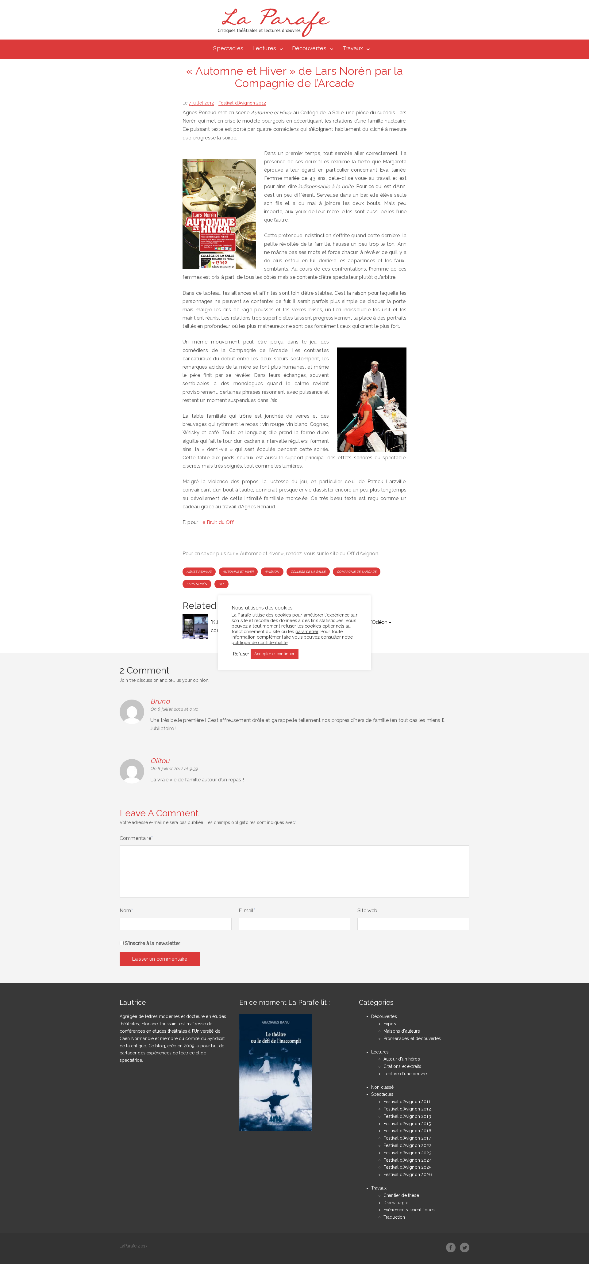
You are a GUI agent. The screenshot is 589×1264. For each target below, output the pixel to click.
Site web (367, 910)
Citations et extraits (402, 1066)
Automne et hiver (238, 571)
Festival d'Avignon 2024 (407, 1160)
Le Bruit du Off (216, 522)
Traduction (394, 1217)
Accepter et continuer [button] (274, 653)
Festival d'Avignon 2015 (407, 1123)
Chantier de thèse (401, 1195)
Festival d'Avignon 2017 (407, 1138)
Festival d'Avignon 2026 (407, 1174)
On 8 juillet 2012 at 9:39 (174, 768)
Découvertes (309, 48)
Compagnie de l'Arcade (356, 571)
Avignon (272, 571)
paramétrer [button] (306, 631)
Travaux (352, 48)
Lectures (264, 48)
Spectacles (228, 48)
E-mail (247, 910)
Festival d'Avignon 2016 (407, 1130)
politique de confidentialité (259, 642)
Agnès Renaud (199, 571)
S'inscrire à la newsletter (152, 943)
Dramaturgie (395, 1202)
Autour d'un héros (401, 1059)
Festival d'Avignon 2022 (407, 1145)
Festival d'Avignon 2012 (242, 103)
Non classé (382, 1087)
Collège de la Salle (308, 571)
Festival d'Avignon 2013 (407, 1116)
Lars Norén (197, 584)
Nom (126, 910)
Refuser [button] (241, 653)
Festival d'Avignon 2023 (407, 1152)
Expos (389, 1023)
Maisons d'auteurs (401, 1031)
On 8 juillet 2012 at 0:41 (174, 709)
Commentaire (136, 838)
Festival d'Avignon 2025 (407, 1167)
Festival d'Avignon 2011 (406, 1101)
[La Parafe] (271, 22)
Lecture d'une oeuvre (405, 1073)
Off (221, 584)
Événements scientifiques (409, 1209)
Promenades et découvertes (412, 1038)
